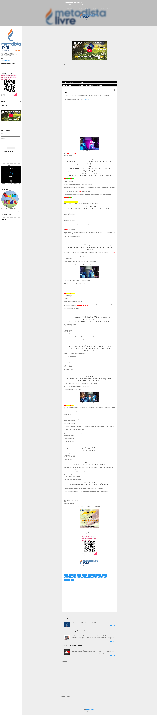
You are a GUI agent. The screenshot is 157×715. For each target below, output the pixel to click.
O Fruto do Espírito (79, 85)
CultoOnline (65, 82)
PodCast (89, 577)
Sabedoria (95, 577)
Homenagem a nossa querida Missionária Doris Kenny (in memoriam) (81, 631)
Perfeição (79, 577)
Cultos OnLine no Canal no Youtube (73, 645)
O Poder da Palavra (89, 85)
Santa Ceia (100, 577)
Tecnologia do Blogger (90, 709)
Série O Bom (71, 85)
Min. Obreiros (79, 8)
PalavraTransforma (79, 82)
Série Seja (65, 85)
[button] (114, 90)
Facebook (85, 575)
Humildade (99, 575)
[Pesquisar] (116, 3)
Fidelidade (90, 575)
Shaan (105, 577)
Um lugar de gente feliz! (70, 618)
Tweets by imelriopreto (5, 60)
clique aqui (87, 99)
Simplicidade (67, 579)
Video (72, 579)
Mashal (74, 577)
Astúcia (66, 575)
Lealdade (104, 575)
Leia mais (112, 625)
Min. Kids (87, 8)
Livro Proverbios (68, 577)
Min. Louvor (109, 8)
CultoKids (71, 82)
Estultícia (79, 575)
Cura (75, 575)
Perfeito (84, 577)
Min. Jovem (93, 8)
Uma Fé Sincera (98, 85)
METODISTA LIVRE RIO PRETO (75, 3)
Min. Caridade (101, 8)
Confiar (70, 575)
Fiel (94, 575)
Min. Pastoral (70, 8)
